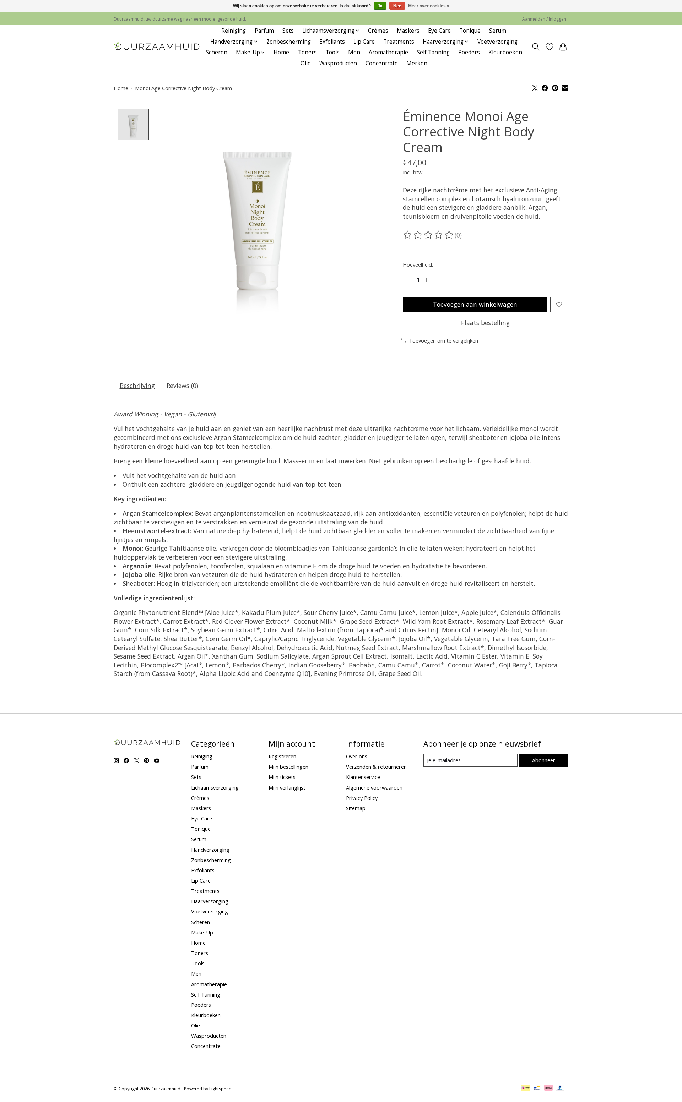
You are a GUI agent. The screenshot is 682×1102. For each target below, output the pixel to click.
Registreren (282, 756)
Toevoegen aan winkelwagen (475, 304)
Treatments (398, 41)
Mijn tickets (282, 776)
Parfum (264, 30)
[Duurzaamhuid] (157, 47)
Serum (497, 30)
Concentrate (382, 63)
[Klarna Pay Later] (548, 1088)
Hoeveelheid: (418, 264)
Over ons (356, 756)
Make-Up (202, 932)
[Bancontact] (536, 1088)
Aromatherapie (388, 52)
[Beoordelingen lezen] (429, 235)
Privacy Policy (362, 797)
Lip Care (364, 41)
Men (354, 52)
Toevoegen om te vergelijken (443, 340)
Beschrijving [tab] (137, 385)
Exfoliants (332, 41)
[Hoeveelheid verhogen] (426, 280)
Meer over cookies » (428, 6)
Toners (307, 52)
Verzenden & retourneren (376, 766)
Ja (380, 6)
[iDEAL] (525, 1088)
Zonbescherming (288, 41)
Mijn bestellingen (288, 766)
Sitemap (356, 808)
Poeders (469, 52)
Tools (332, 52)
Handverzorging (210, 849)
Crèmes (378, 30)
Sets (288, 30)
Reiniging (233, 30)
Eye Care (439, 30)
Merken (416, 63)
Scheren (216, 52)
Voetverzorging (497, 41)
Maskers (408, 30)
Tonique (470, 30)
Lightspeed (220, 1089)
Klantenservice (363, 776)
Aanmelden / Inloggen (544, 19)
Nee (397, 6)
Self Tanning (433, 52)
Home (281, 52)
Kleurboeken (505, 52)
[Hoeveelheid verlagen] (411, 280)
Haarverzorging (209, 901)
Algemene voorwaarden (374, 787)
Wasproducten (338, 63)
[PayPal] (560, 1088)
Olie (306, 63)
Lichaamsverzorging (215, 787)
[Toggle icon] (536, 46)
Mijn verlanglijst (287, 787)
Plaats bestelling (485, 322)
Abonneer (543, 760)
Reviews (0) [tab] (182, 385)
